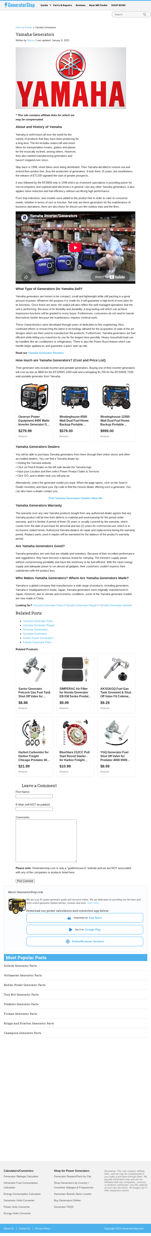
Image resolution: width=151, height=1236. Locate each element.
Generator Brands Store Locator (73, 1193)
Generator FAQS (63, 1206)
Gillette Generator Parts (20, 965)
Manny (30, 40)
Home (19, 27)
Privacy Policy (42, 1228)
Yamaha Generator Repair (81, 605)
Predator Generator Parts (21, 1004)
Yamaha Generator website (115, 605)
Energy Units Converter (17, 1213)
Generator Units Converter (19, 1200)
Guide (44, 5)
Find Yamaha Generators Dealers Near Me (75, 498)
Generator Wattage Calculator (21, 1176)
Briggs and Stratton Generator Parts (29, 1023)
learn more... (94, 903)
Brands (28, 27)
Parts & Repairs (62, 5)
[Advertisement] (107, 137)
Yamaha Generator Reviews (46, 352)
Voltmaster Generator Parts (23, 975)
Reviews (80, 5)
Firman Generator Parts (20, 1014)
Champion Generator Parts (22, 1033)
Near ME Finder (98, 5)
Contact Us (26, 1228)
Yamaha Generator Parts (48, 605)
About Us (10, 1228)
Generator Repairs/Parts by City (72, 1176)
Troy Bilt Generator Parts (21, 994)
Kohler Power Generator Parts (24, 985)
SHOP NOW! (118, 5)
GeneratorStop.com (133, 1228)
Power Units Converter (17, 1206)
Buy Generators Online (67, 1200)
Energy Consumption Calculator (22, 1193)
